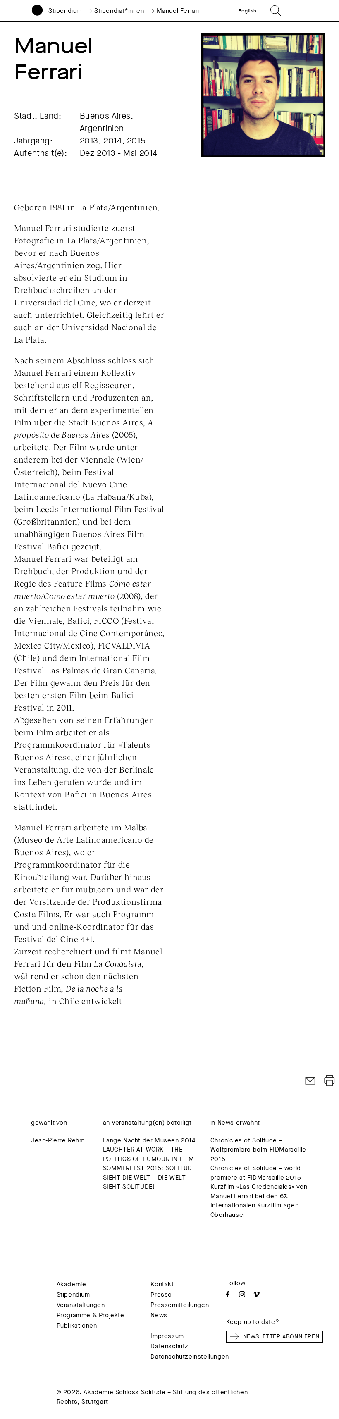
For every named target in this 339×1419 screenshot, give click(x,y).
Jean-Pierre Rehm (58, 1140)
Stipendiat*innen (119, 11)
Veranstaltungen (81, 1305)
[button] (297, 10)
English (248, 10)
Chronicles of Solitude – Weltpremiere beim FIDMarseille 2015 (258, 1149)
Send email (310, 1081)
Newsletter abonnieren (281, 1336)
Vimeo (256, 1294)
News (158, 1315)
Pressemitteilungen (179, 1305)
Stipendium (65, 11)
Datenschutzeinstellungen (189, 1356)
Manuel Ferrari (178, 11)
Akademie (71, 1284)
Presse (161, 1294)
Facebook (227, 1294)
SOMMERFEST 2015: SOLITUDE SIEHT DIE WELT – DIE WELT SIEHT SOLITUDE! (149, 1177)
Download (329, 1081)
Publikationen (77, 1325)
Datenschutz (169, 1346)
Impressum (167, 1336)
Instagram (242, 1294)
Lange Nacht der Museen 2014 (149, 1140)
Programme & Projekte (90, 1315)
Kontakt (162, 1284)
